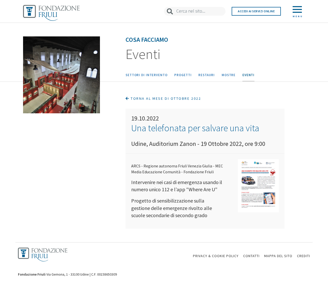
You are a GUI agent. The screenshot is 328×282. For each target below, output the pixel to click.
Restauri (206, 75)
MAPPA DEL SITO (278, 256)
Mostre (228, 75)
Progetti (182, 75)
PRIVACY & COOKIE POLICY (216, 256)
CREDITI (303, 256)
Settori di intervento (147, 75)
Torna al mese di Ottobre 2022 (165, 98)
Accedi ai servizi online (256, 11)
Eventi (248, 75)
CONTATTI (251, 256)
